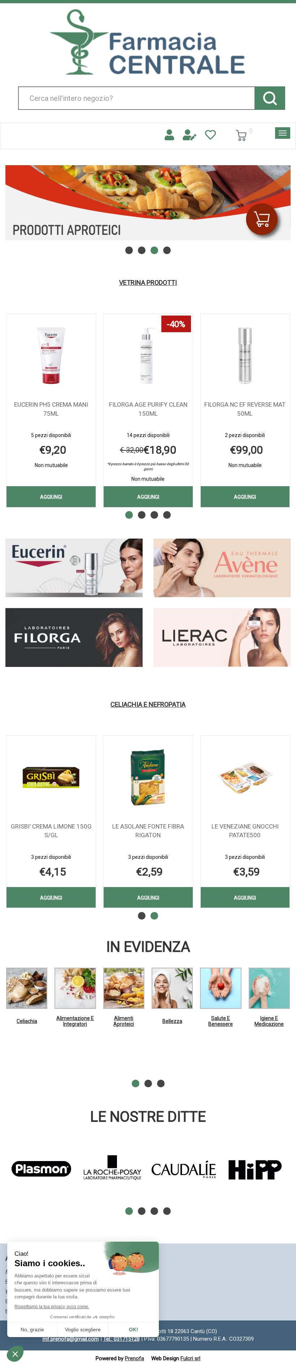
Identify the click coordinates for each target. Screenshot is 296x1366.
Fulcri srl (190, 1358)
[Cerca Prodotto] (269, 98)
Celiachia (27, 1021)
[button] (129, 250)
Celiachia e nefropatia (148, 704)
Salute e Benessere (220, 1021)
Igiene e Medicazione (269, 1021)
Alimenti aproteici (123, 1021)
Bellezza (172, 1021)
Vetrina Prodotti (148, 282)
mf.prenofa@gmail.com (71, 1339)
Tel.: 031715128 (121, 1339)
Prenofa (134, 1358)
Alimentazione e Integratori (75, 1021)
